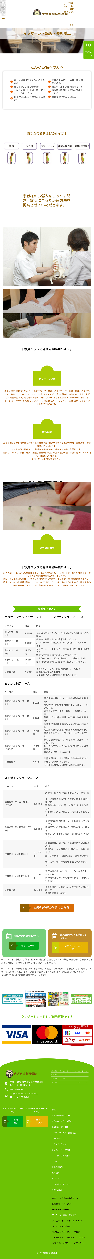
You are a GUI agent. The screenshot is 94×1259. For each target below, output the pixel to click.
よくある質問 (57, 1167)
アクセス (55, 1179)
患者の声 (55, 1173)
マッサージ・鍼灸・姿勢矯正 (64, 1133)
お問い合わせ (57, 1190)
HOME (54, 1110)
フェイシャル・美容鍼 (61, 1150)
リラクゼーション (59, 1144)
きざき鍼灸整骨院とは (61, 1115)
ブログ (54, 1161)
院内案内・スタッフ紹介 (62, 1121)
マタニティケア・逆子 (61, 1156)
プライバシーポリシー (61, 1184)
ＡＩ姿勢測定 (57, 1138)
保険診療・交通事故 (60, 1127)
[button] (3, 18)
